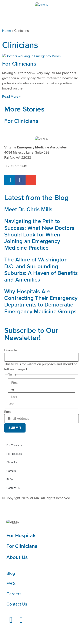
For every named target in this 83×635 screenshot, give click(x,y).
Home (6, 30)
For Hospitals (14, 454)
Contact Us (13, 488)
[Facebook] (20, 180)
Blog (10, 573)
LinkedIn (10, 350)
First (11, 390)
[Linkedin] (9, 180)
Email (8, 412)
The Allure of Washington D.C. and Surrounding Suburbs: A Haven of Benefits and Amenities (41, 269)
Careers (11, 471)
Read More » (11, 96)
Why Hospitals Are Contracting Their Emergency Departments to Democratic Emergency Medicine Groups (40, 301)
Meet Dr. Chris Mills (28, 209)
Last (11, 404)
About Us (11, 462)
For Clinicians (19, 64)
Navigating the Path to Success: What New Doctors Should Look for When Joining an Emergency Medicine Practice (39, 234)
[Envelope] (31, 180)
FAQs (9, 479)
